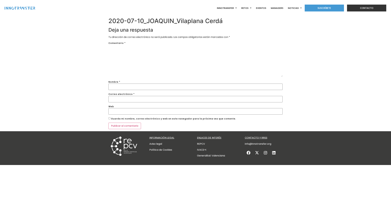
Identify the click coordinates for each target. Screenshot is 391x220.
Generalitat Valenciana (211, 155)
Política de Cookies (160, 150)
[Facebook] (248, 152)
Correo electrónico (121, 94)
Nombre (114, 82)
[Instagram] (265, 152)
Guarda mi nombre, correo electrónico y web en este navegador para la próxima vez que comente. (173, 119)
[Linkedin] (274, 152)
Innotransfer (225, 8)
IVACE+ (201, 150)
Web (111, 106)
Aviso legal (155, 144)
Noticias (293, 8)
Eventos (261, 8)
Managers (277, 8)
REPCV (201, 144)
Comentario (117, 43)
